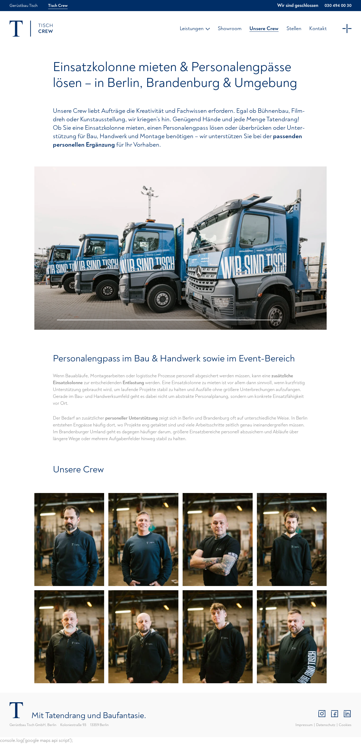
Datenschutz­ (325, 725)
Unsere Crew (264, 28)
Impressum (304, 725)
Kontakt (318, 28)
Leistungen (191, 28)
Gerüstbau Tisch (24, 5)
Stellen (293, 28)
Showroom (230, 28)
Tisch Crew (58, 5)
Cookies (345, 725)
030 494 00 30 (338, 5)
